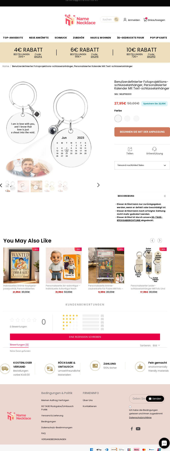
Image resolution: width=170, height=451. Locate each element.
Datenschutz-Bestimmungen (56, 427)
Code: (38, 55)
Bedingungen (48, 421)
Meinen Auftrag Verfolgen (55, 400)
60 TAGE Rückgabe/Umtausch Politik (57, 408)
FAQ (43, 433)
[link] (61, 37)
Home (5, 66)
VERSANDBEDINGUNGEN (53, 439)
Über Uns (88, 400)
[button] (110, 19)
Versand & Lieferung (52, 415)
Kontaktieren (90, 406)
